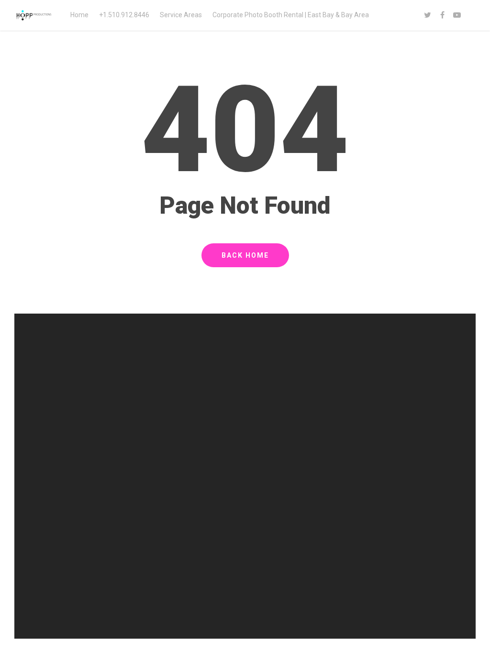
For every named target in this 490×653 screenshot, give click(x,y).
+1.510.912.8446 (124, 15)
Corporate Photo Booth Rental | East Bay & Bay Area (290, 15)
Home (79, 15)
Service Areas (181, 15)
